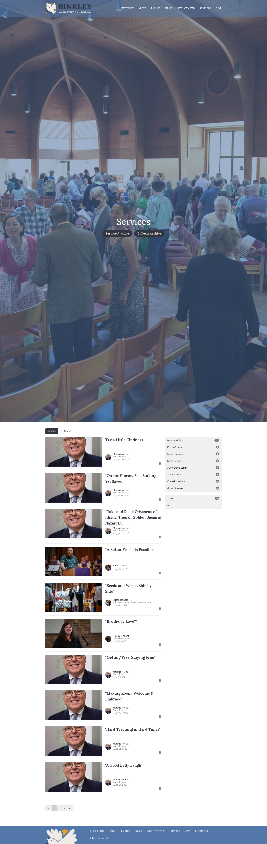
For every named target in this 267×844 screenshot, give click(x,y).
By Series (66, 431)
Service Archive (117, 233)
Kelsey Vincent (192, 461)
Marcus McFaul (192, 440)
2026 (192, 498)
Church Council (100, 838)
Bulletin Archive (149, 233)
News (168, 8)
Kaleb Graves (192, 447)
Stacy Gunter (192, 474)
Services (205, 8)
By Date (51, 431)
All (168, 505)
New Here (127, 8)
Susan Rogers (192, 454)
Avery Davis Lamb (192, 467)
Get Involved (186, 8)
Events (156, 8)
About (142, 8)
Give (219, 8)
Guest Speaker (192, 488)
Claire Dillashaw (192, 481)
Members (201, 830)
